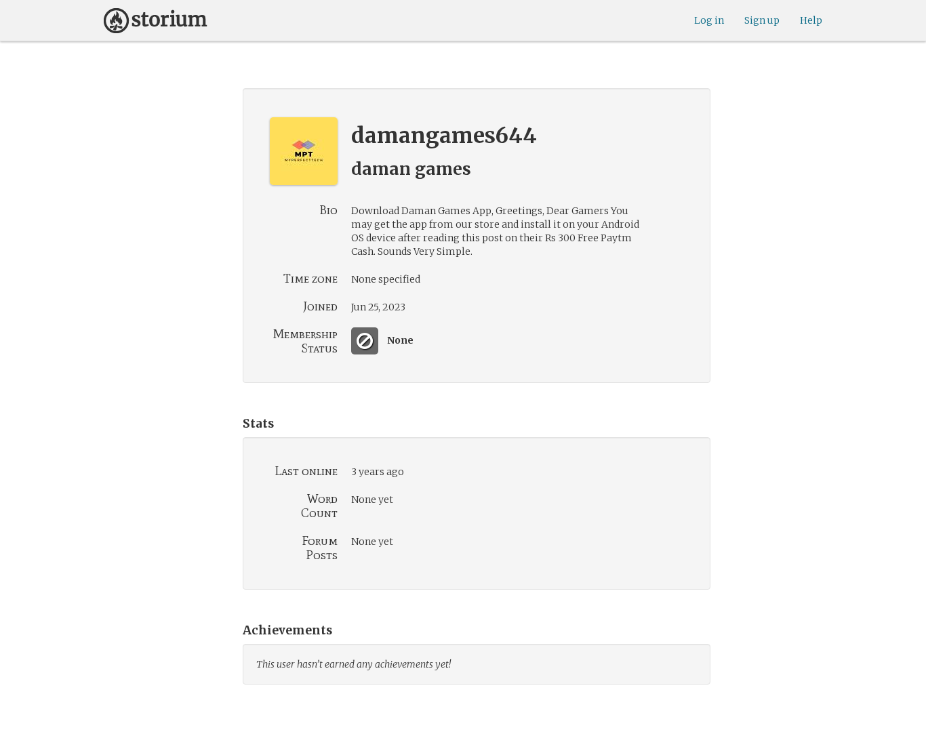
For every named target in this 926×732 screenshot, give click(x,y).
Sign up (762, 20)
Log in (709, 20)
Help (811, 20)
